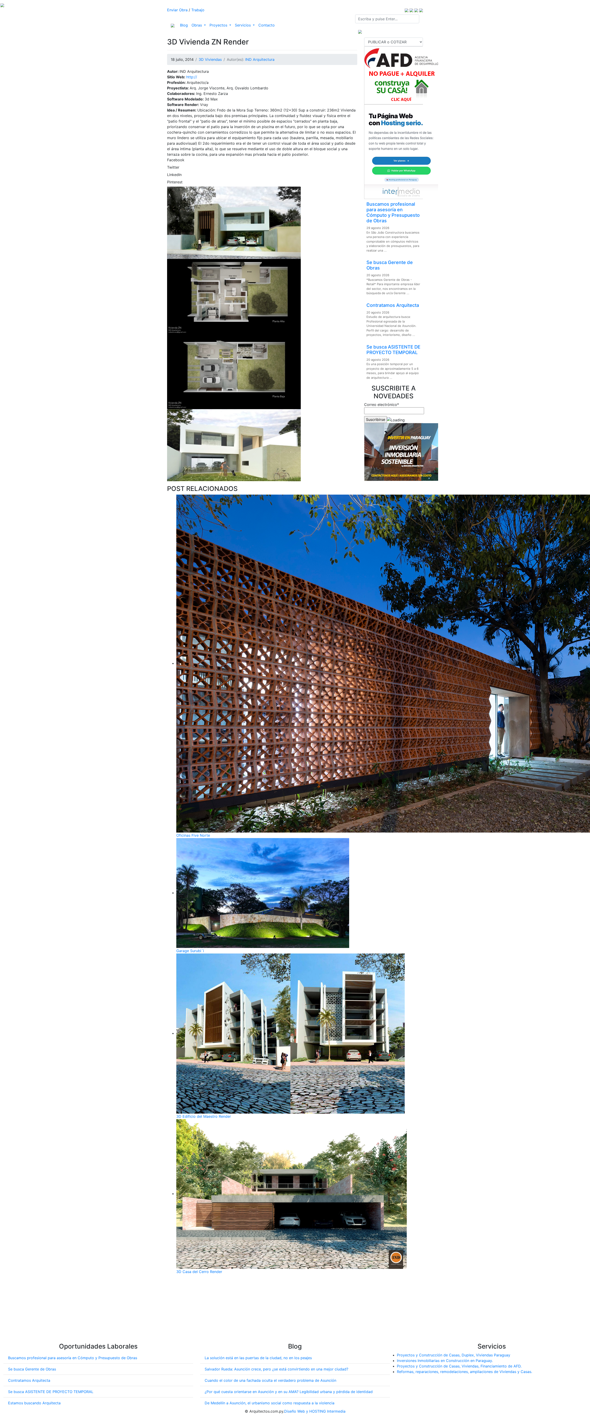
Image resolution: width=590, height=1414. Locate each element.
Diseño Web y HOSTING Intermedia (314, 1411)
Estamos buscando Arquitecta (34, 1403)
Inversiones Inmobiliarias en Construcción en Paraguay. (445, 1360)
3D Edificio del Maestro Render (203, 1116)
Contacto (266, 25)
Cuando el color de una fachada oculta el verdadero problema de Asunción (270, 1380)
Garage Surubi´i (190, 950)
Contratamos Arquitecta (392, 305)
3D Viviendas (210, 59)
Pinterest (175, 182)
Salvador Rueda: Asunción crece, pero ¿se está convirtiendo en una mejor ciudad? (276, 1369)
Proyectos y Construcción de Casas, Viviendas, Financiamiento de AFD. (459, 1366)
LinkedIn (174, 174)
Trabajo (197, 10)
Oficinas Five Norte (193, 835)
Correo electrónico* (381, 404)
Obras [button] (197, 25)
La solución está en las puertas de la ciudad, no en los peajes (258, 1357)
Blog (185, 25)
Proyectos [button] (218, 25)
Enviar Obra (177, 10)
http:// (191, 77)
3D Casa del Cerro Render (199, 1271)
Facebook (175, 160)
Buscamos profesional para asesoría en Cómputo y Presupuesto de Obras (393, 212)
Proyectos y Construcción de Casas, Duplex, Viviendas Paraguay (453, 1355)
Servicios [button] (243, 25)
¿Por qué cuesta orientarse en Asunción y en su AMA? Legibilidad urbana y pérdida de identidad (289, 1391)
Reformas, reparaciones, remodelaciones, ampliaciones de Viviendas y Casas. (464, 1371)
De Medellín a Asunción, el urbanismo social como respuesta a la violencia (269, 1403)
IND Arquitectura (259, 59)
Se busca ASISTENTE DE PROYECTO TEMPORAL (393, 349)
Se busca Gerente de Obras (32, 1369)
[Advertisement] (262, 1310)
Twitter (173, 167)
